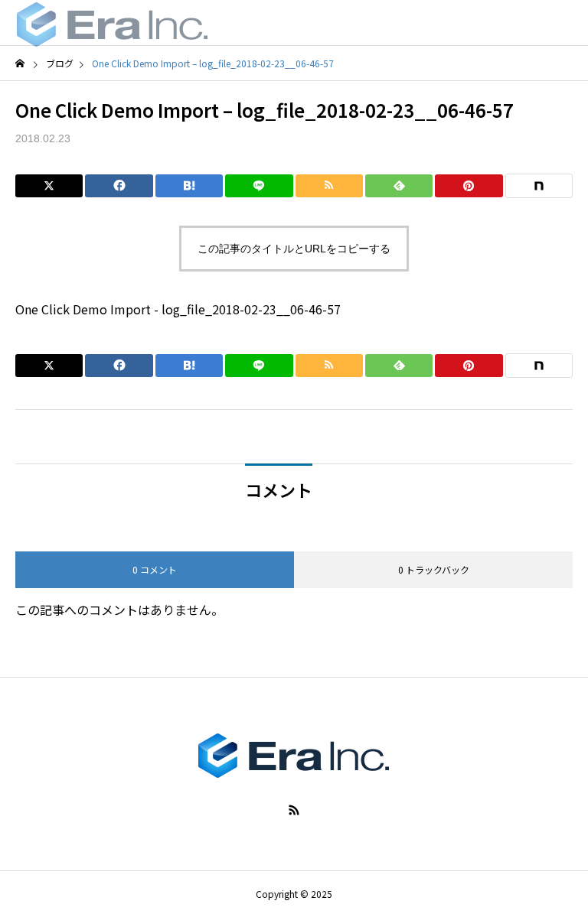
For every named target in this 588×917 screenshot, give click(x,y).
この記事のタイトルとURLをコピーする (294, 248)
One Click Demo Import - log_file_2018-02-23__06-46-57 (178, 309)
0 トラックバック (433, 569)
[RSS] (294, 810)
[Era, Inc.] (112, 23)
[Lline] (258, 185)
